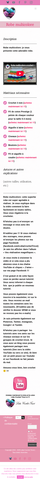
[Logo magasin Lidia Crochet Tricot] (20, 393)
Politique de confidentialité (7, 420)
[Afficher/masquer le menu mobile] (36, 8)
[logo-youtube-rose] (20, 378)
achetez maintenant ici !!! (22, 122)
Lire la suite (28, 477)
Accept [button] (20, 477)
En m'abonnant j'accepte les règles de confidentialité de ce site (32, 436)
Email (29, 424)
